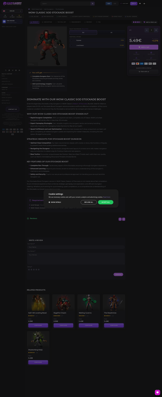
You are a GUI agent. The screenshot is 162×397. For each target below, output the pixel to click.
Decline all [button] (88, 202)
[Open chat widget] (157, 392)
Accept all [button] (106, 202)
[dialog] (81, 198)
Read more (106, 197)
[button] (55, 202)
